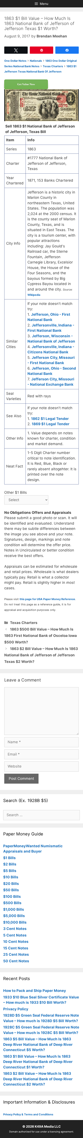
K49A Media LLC (48, 1126)
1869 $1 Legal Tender (50, 424)
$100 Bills (12, 896)
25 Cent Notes (16, 954)
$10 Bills (10, 877)
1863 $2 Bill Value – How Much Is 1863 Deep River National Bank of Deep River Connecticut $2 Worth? (38, 1078)
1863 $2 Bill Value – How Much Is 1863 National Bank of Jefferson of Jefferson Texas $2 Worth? (41, 655)
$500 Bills (12, 903)
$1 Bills (9, 858)
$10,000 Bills (15, 922)
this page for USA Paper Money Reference (47, 599)
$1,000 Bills (13, 909)
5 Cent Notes (15, 935)
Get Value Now (26, 84)
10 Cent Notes (16, 941)
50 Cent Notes (16, 961)
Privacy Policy (15, 1009)
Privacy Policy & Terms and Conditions (28, 1114)
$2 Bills (9, 864)
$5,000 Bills (14, 916)
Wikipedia (33, 294)
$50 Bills (11, 890)
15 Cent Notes (15, 948)
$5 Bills (9, 871)
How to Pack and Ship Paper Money (34, 991)
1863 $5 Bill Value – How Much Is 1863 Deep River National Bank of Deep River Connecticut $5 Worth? (38, 1044)
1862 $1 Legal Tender (50, 419)
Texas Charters (23, 623)
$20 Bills (11, 884)
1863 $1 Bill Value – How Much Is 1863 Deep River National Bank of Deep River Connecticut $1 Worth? (38, 1061)
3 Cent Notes (15, 929)
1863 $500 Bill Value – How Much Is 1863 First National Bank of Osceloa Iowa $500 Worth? (40, 635)
